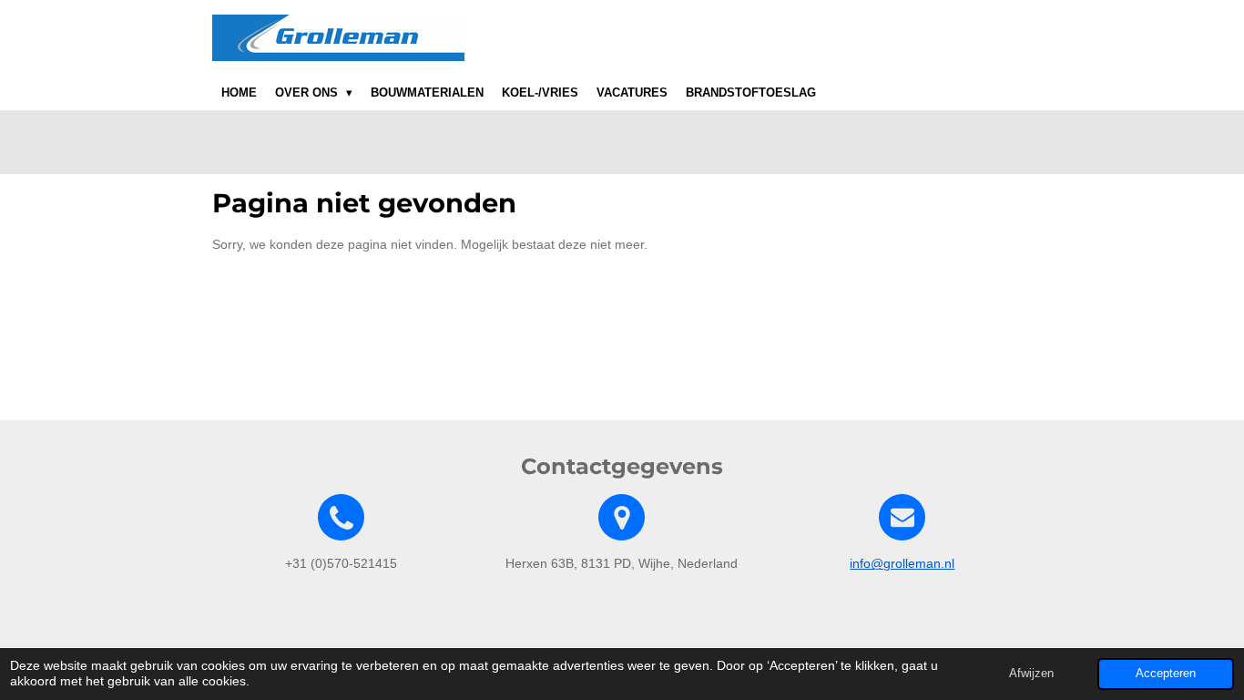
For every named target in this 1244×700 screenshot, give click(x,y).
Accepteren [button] (1166, 673)
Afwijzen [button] (1031, 673)
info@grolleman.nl (902, 563)
